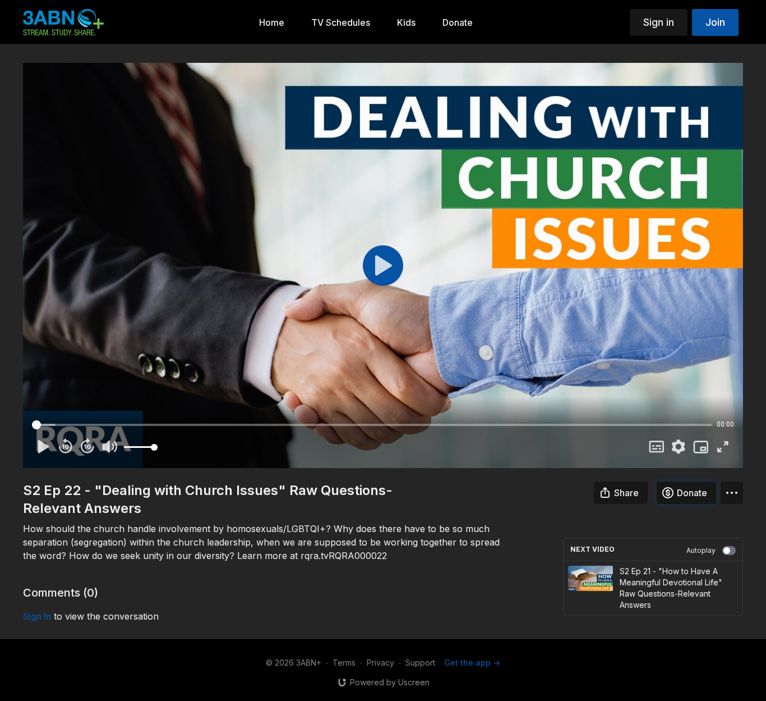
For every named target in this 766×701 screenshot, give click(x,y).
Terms (344, 662)
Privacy (380, 662)
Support (420, 662)
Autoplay (701, 550)
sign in (37, 616)
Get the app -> (472, 662)
